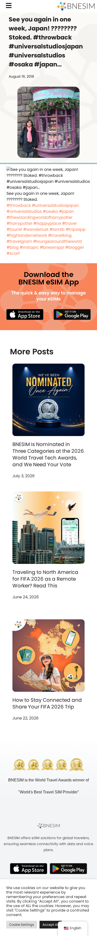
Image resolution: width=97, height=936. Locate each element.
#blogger (74, 247)
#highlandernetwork (26, 235)
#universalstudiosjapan (55, 205)
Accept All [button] (51, 924)
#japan (66, 211)
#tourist (14, 229)
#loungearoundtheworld (57, 241)
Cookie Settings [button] (21, 924)
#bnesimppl (52, 247)
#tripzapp (76, 229)
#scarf (13, 253)
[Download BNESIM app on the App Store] (25, 314)
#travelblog (60, 235)
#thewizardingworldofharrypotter (39, 217)
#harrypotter (19, 223)
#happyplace (47, 223)
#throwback (18, 205)
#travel (69, 223)
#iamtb (57, 229)
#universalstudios (24, 211)
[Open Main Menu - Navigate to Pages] (9, 5)
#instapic (29, 247)
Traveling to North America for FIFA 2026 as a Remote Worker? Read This (45, 579)
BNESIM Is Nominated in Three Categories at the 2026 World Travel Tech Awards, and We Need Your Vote (48, 454)
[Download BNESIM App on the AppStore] (28, 868)
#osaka (50, 211)
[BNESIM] (48, 826)
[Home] (76, 6)
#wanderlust (35, 229)
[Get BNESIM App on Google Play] (68, 868)
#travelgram (19, 241)
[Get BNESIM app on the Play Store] (72, 314)
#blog (12, 247)
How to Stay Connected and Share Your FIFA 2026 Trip (47, 703)
